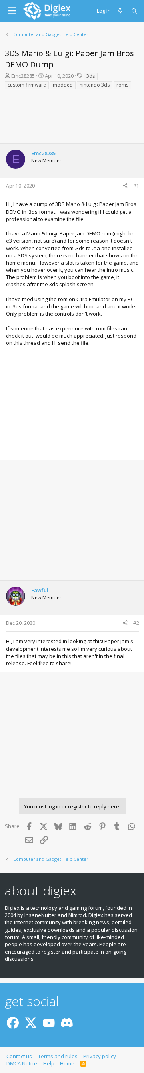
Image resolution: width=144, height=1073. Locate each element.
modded (63, 84)
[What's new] (121, 10)
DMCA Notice (21, 1063)
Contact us (19, 1056)
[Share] (125, 186)
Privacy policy (99, 1056)
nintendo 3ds (95, 84)
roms (122, 84)
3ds (90, 76)
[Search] (135, 10)
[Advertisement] (72, 119)
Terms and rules (58, 1056)
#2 (136, 623)
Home (67, 1063)
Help (48, 1063)
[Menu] (11, 11)
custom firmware (27, 84)
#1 (136, 185)
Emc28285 (23, 75)
